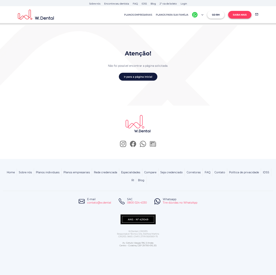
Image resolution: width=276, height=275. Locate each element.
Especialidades (130, 172)
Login (184, 3)
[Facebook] (133, 145)
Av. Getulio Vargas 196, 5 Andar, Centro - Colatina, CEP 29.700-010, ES (138, 244)
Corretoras (194, 172)
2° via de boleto (168, 3)
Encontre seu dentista (116, 3)
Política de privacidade (244, 172)
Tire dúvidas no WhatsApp (180, 202)
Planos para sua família (172, 14)
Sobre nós (94, 3)
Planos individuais (48, 172)
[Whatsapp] (195, 14)
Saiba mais (240, 14)
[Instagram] (123, 145)
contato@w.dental (99, 202)
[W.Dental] (42, 15)
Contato (219, 172)
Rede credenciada (105, 172)
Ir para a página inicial (138, 76)
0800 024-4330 (137, 202)
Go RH (216, 14)
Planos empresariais (138, 14)
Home (11, 172)
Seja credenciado (171, 172)
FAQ (135, 3)
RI (132, 180)
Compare (150, 172)
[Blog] (153, 145)
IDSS (144, 3)
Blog (153, 3)
